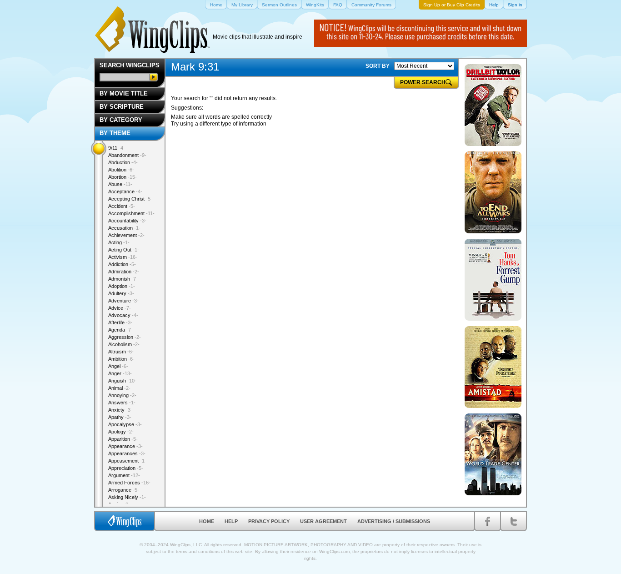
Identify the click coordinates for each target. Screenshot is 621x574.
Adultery (121, 293)
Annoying (122, 395)
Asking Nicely (127, 497)
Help (231, 521)
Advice (119, 308)
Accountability (127, 220)
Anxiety (120, 410)
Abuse (120, 184)
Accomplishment (131, 213)
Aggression (124, 337)
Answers (121, 402)
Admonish (123, 279)
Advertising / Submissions (393, 521)
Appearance (125, 446)
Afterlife (120, 322)
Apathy (119, 417)
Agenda (120, 329)
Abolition (121, 169)
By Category (121, 119)
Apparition (123, 439)
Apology (121, 431)
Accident (121, 206)
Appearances (126, 453)
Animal (119, 388)
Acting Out (123, 249)
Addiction (122, 264)
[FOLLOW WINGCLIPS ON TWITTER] (513, 521)
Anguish (122, 380)
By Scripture (122, 106)
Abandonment (127, 155)
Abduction (123, 162)
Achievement (126, 235)
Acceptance (125, 191)
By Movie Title (124, 93)
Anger (120, 373)
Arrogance (123, 490)
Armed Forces (129, 482)
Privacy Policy (269, 521)
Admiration (123, 271)
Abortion (122, 177)
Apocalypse (125, 424)
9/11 (116, 148)
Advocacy (123, 315)
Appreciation (125, 468)
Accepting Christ (130, 198)
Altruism (121, 351)
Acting (119, 242)
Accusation (124, 228)
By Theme (115, 133)
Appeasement (127, 460)
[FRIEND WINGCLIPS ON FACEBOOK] (487, 521)
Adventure (123, 300)
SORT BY (378, 66)
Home (206, 521)
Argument (124, 475)
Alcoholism (124, 344)
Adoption (121, 286)
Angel (118, 366)
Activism (122, 257)
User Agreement (323, 521)
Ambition (121, 359)
